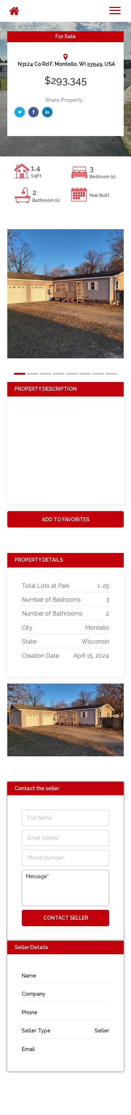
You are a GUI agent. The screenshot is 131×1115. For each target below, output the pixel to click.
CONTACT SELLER (65, 918)
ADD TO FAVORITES (66, 519)
